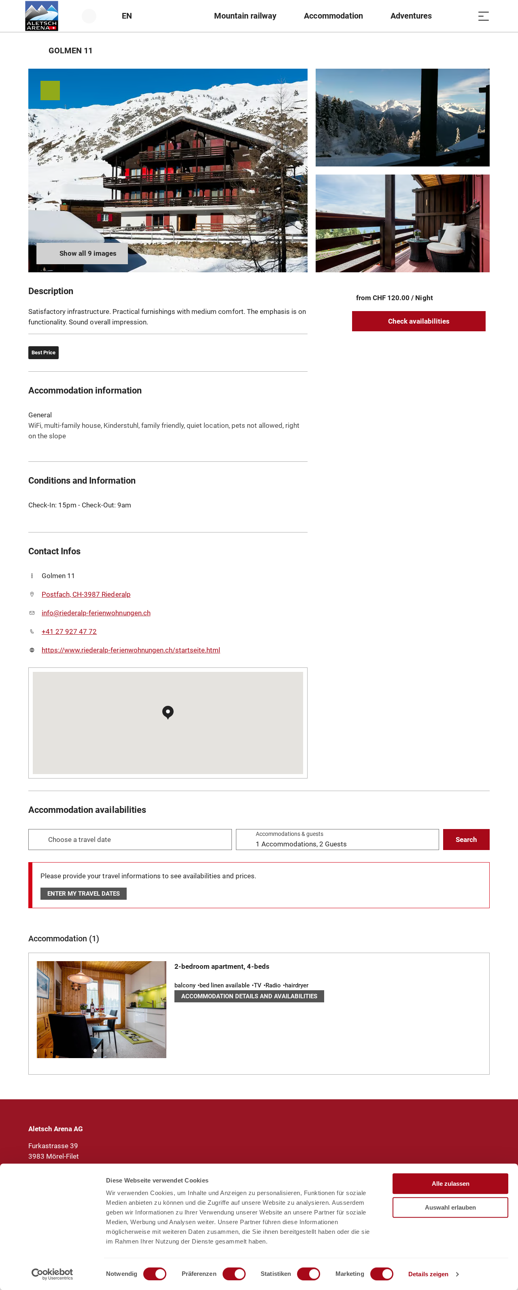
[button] (95, 1050)
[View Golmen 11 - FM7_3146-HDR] (403, 223)
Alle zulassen (450, 1183)
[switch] (234, 1273)
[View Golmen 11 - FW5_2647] (168, 170)
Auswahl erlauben (450, 1207)
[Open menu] (483, 16)
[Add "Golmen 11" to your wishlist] (481, 50)
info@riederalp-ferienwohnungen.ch (96, 613)
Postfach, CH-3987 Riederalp (86, 594)
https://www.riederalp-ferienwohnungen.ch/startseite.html (131, 650)
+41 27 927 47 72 (69, 631)
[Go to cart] (463, 16)
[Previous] (35, 50)
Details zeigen (428, 1274)
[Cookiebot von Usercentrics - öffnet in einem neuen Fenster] (52, 1274)
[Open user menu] (94, 16)
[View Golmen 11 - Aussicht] (403, 117)
